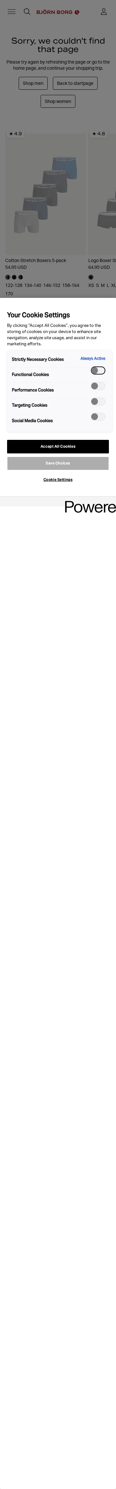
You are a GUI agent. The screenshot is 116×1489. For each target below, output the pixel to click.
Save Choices (58, 463)
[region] (58, 893)
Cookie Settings (58, 479)
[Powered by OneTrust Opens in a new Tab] (88, 502)
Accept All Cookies (58, 446)
